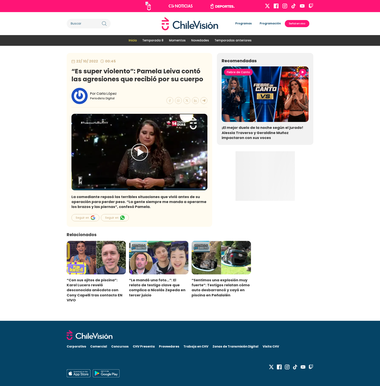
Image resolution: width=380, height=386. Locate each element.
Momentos (177, 40)
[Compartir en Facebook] (169, 100)
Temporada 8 (152, 40)
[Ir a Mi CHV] (148, 6)
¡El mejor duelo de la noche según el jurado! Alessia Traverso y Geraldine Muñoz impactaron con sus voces (262, 132)
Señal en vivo (297, 23)
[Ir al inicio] (190, 23)
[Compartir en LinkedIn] (195, 100)
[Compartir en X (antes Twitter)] (186, 100)
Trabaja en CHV (195, 346)
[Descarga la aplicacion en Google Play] (78, 373)
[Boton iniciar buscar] (104, 23)
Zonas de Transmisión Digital (235, 346)
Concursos (120, 346)
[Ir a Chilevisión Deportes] (223, 6)
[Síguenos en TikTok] (293, 6)
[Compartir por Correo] (203, 100)
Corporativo (76, 346)
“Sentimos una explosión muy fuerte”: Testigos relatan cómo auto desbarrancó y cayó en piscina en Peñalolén (221, 287)
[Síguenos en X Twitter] (267, 6)
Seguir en (82, 218)
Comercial (98, 346)
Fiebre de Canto (238, 72)
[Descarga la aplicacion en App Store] (106, 373)
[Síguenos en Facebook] (276, 6)
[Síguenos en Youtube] (302, 6)
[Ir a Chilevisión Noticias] (181, 6)
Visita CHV (271, 346)
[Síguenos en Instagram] (284, 6)
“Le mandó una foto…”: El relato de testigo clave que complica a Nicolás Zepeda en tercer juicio (157, 287)
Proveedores (169, 346)
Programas (243, 23)
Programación (270, 23)
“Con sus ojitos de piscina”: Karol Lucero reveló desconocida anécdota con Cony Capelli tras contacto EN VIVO (94, 290)
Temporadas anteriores (233, 40)
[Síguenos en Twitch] (311, 6)
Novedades (200, 40)
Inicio (133, 40)
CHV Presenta (144, 346)
